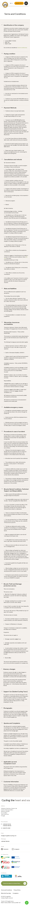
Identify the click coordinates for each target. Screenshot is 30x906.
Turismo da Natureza (22, 47)
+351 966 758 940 (5, 841)
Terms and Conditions (6, 890)
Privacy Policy (17, 890)
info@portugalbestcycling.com (8, 835)
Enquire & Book (19, 3)
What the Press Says (6, 893)
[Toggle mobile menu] (26, 3)
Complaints (15, 893)
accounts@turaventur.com (13, 152)
